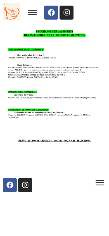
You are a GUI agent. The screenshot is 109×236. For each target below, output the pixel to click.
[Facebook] (51, 13)
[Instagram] (67, 13)
